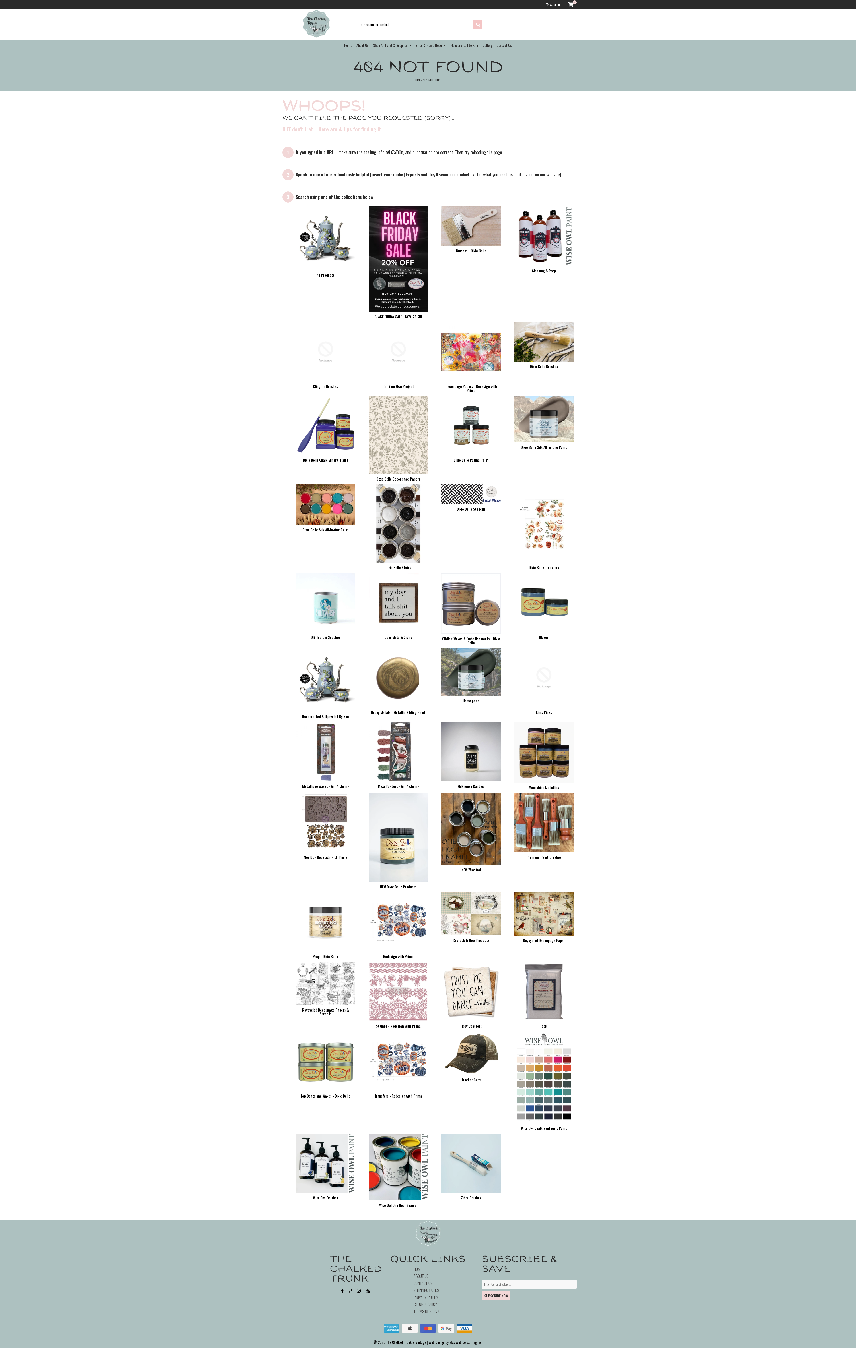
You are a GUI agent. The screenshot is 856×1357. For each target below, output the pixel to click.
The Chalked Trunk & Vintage (406, 1342)
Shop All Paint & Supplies (391, 45)
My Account (553, 4)
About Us (362, 45)
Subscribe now (496, 1296)
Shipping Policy (427, 1290)
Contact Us (504, 45)
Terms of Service (428, 1311)
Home (348, 45)
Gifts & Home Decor (429, 45)
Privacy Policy (426, 1297)
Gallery (487, 45)
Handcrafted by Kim (464, 45)
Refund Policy (425, 1304)
